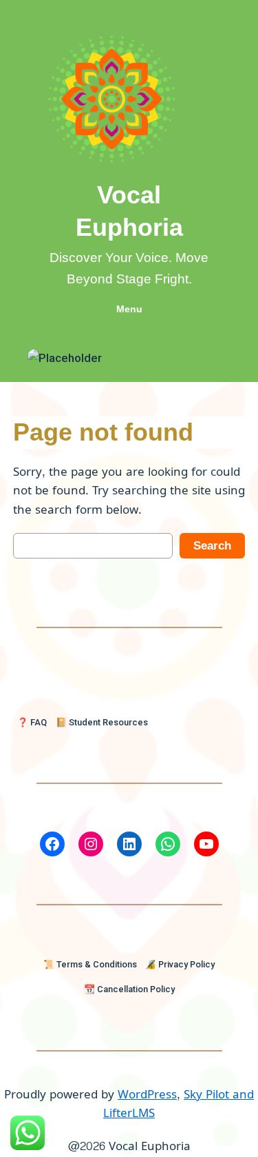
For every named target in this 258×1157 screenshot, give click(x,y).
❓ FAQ (32, 722)
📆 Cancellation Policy (129, 989)
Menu (129, 308)
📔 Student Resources (102, 722)
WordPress (147, 1094)
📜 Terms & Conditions (90, 964)
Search (212, 545)
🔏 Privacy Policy (180, 964)
